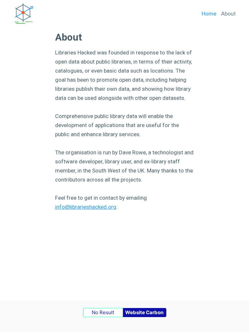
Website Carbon (144, 312)
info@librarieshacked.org (85, 207)
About (228, 13)
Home (209, 13)
